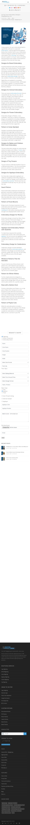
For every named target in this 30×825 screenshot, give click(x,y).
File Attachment (5, 425)
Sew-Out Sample (7, 398)
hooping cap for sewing (6, 808)
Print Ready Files (4, 700)
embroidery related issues (15, 806)
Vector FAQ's (4, 757)
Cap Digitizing (4, 682)
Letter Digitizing (4, 674)
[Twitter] (9, 7)
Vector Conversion (8, 338)
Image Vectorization (5, 698)
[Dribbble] (16, 7)
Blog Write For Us (6, 744)
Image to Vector (6, 687)
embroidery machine (8, 181)
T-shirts (20, 150)
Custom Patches (6, 708)
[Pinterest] (20, 7)
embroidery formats (16, 93)
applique (3, 236)
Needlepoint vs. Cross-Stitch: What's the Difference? (17, 446)
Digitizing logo (4, 803)
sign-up (12, 10)
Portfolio (3, 788)
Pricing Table (4, 778)
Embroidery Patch (8, 340)
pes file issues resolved (6, 810)
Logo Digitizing (4, 669)
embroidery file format (6, 806)
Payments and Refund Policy (7, 786)
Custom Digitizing (5, 679)
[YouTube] (15, 7)
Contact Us (3, 765)
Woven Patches (4, 716)
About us (3, 794)
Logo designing (4, 690)
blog (13, 18)
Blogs (2, 791)
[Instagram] (18, 7)
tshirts (13, 812)
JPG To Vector (4, 703)
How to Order (4, 775)
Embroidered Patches (5, 711)
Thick (4, 393)
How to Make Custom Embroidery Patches (15, 452)
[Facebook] (13, 7)
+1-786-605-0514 (10, 5)
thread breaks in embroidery (16, 810)
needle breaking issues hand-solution (17, 808)
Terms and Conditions (6, 781)
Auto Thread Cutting (8, 396)
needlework (4, 210)
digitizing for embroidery (12, 803)
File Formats (3, 762)
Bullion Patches (4, 724)
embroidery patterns (17, 249)
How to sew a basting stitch (12, 457)
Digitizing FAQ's (4, 754)
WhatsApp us (4, 767)
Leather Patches (4, 719)
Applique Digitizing (5, 676)
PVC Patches (4, 714)
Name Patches (4, 721)
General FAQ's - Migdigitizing (7, 752)
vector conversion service (6, 812)
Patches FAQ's (4, 760)
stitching (13, 55)
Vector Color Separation (6, 695)
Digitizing (5, 336)
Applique (5, 401)
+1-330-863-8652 (20, 5)
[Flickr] (11, 7)
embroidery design (13, 76)
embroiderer (4, 50)
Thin (4, 389)
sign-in (18, 10)
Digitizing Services (7, 666)
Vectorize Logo (4, 692)
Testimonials (4, 783)
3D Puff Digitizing (4, 671)
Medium (5, 391)
